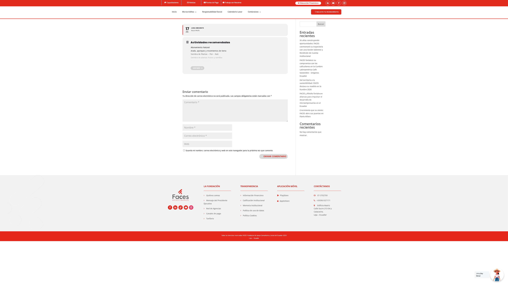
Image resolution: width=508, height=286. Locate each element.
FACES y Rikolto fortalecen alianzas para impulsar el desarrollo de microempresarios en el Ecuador (311, 99)
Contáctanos (253, 12)
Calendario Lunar (235, 12)
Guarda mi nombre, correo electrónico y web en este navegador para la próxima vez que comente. (229, 150)
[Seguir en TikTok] (180, 207)
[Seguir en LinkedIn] (327, 3)
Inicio (174, 12)
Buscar (321, 24)
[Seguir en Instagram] (344, 3)
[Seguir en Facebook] (339, 3)
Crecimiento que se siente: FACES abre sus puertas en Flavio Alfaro (311, 113)
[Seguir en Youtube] (333, 3)
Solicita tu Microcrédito (328, 12)
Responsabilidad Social (212, 12)
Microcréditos (188, 12)
